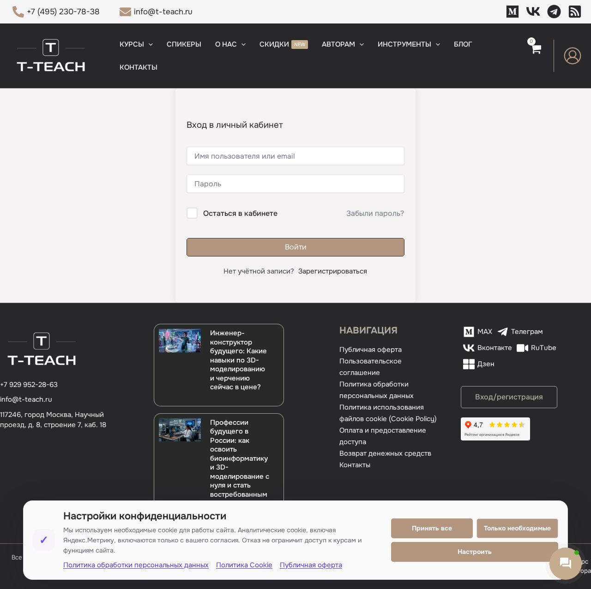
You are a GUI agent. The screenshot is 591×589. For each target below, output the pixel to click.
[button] (148, 44)
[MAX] (512, 11)
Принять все (432, 528)
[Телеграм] (554, 11)
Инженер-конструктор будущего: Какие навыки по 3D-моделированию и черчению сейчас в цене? (238, 360)
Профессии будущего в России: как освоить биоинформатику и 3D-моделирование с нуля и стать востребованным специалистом (239, 463)
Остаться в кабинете (240, 213)
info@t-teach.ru (26, 399)
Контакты (354, 465)
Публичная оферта (370, 349)
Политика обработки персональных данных (136, 565)
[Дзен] (575, 11)
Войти (296, 247)
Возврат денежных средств (385, 453)
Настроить (475, 551)
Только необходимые (517, 528)
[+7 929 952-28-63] (29, 385)
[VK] (533, 11)
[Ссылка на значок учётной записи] (572, 56)
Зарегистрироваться (332, 271)
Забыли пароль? (375, 213)
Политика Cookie (244, 565)
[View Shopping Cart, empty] (535, 56)
